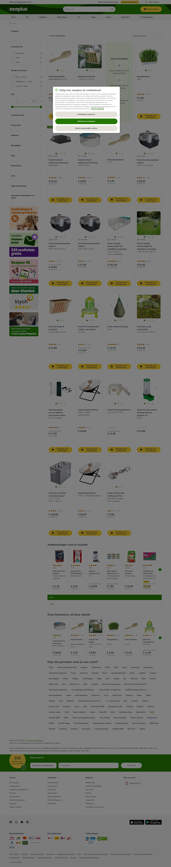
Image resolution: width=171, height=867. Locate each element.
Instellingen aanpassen (86, 114)
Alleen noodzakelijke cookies (86, 128)
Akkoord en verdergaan (86, 121)
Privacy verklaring (98, 109)
